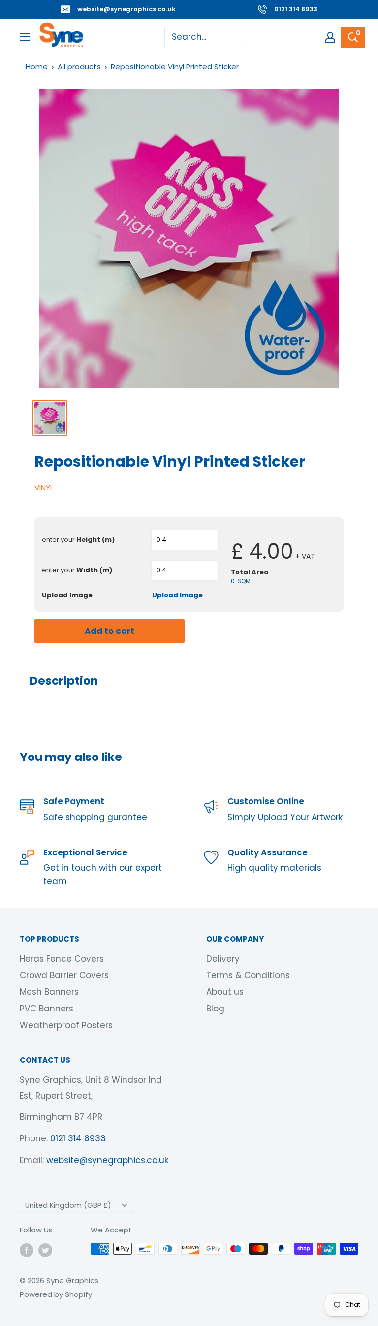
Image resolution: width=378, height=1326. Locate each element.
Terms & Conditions (248, 975)
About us (225, 992)
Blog (215, 1008)
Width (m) (77, 570)
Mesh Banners (49, 992)
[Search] (353, 37)
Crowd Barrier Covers (64, 975)
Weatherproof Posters (66, 1025)
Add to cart (109, 631)
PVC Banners (46, 1008)
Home (37, 67)
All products (79, 67)
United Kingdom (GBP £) (68, 1205)
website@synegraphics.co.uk (126, 9)
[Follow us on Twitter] (45, 1250)
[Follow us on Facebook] (26, 1250)
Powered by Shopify (56, 1294)
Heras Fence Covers (62, 959)
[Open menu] (25, 37)
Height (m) (78, 540)
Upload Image (67, 595)
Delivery (223, 959)
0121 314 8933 (295, 9)
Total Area (250, 572)
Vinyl (43, 487)
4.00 (271, 551)
